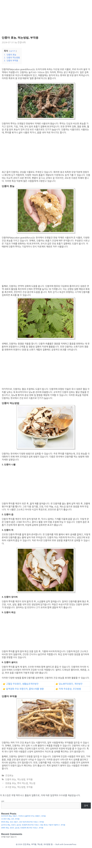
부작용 (30, 779)
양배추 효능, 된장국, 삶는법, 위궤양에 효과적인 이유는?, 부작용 (22, 828)
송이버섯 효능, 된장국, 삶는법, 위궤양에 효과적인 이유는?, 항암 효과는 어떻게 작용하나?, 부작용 (33, 825)
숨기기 (12, 51)
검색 (2, 801)
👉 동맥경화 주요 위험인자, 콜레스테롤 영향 (23, 689)
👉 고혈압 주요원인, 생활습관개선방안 (20, 684)
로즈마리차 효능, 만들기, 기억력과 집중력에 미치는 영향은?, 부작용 (23, 816)
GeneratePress (70, 844)
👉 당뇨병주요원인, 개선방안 (69, 684)
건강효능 (9, 776)
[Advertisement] (46, 18)
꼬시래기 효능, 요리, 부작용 (10, 819)
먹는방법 (21, 779)
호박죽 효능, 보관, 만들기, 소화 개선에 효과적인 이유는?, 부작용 (22, 822)
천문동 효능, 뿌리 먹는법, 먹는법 (20, 783)
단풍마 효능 (10, 779)
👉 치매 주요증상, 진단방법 (68, 689)
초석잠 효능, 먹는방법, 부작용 (19, 787)
